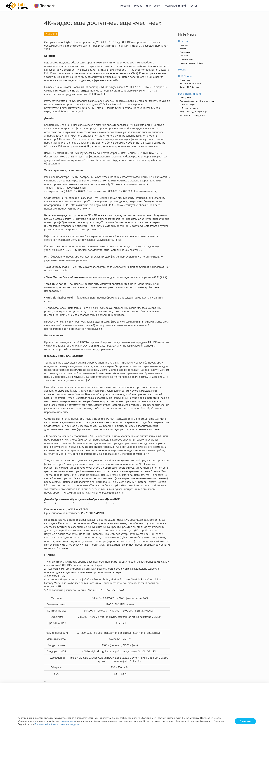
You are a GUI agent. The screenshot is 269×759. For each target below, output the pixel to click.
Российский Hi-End (175, 5)
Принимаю (245, 721)
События (184, 55)
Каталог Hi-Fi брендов (189, 87)
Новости (125, 5)
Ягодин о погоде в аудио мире (193, 111)
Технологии (185, 52)
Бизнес (183, 48)
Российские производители (192, 115)
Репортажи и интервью (190, 83)
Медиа (138, 5)
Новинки (184, 44)
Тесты (193, 5)
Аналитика (185, 80)
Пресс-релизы (186, 59)
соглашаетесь (67, 721)
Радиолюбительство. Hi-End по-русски (197, 101)
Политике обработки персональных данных (58, 724)
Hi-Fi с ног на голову (189, 108)
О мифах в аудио (187, 104)
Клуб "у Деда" (186, 97)
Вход (261, 7)
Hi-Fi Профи (153, 5)
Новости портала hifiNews (191, 63)
